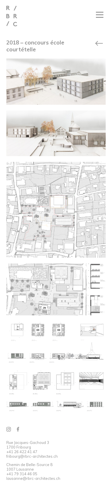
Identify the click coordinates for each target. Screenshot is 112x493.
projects (99, 43)
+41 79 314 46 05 (21, 473)
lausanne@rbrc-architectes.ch (33, 478)
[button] (100, 15)
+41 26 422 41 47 (21, 451)
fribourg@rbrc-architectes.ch (32, 456)
